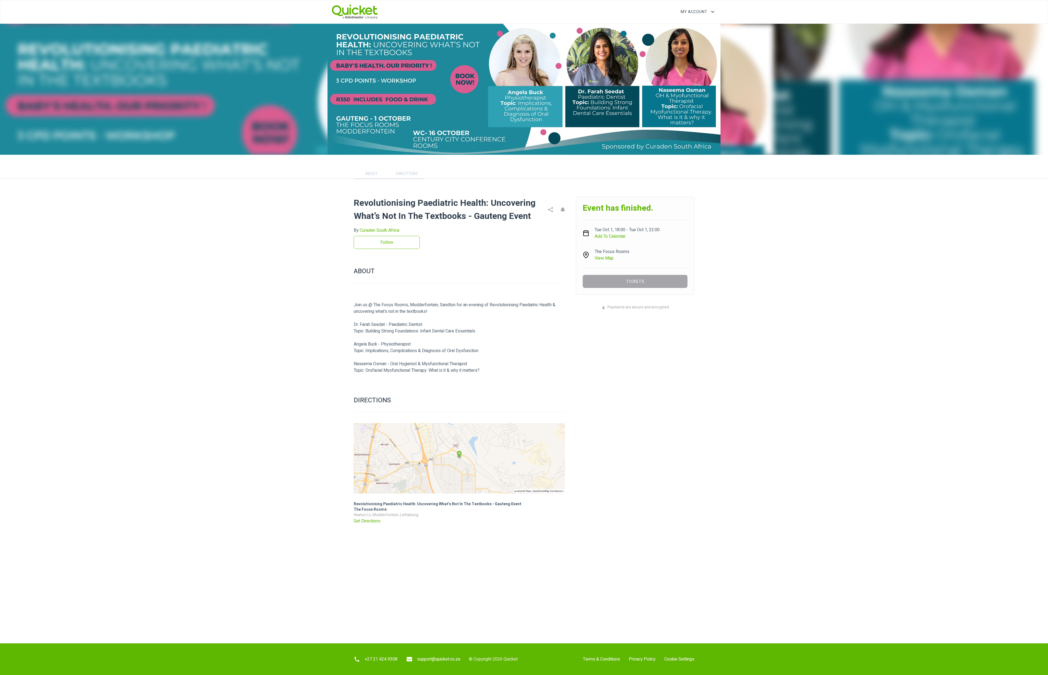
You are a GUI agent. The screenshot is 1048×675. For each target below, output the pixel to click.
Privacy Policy (642, 659)
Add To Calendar (610, 236)
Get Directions (367, 521)
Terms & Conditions (601, 659)
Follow (386, 242)
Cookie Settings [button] (679, 659)
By (376, 230)
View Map (604, 258)
